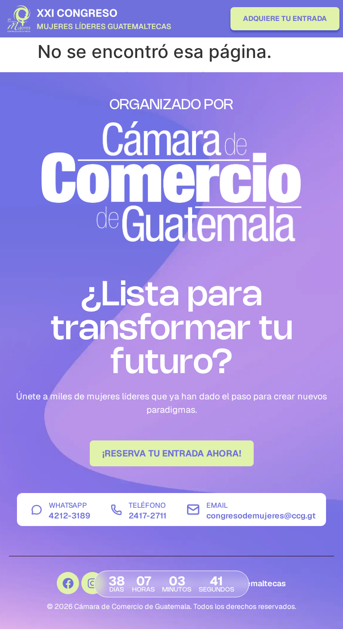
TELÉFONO (147, 505)
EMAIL (217, 505)
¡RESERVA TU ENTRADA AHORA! (171, 453)
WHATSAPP (68, 505)
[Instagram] (92, 583)
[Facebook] (68, 583)
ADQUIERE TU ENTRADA (285, 18)
